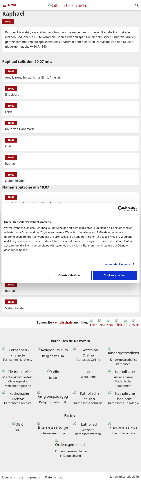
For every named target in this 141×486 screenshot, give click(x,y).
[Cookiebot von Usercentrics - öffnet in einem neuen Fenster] (121, 208)
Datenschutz (54, 477)
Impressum (34, 477)
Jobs (21, 477)
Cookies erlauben (115, 275)
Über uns (8, 477)
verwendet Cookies (117, 264)
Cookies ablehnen (69, 275)
